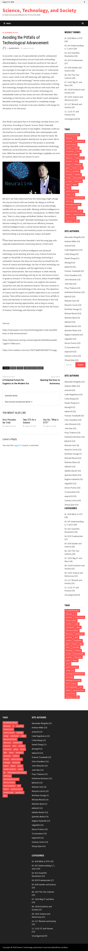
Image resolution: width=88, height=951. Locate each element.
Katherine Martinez (73, 292)
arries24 (68, 245)
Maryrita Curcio (71, 305)
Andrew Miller (70, 241)
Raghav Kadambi (72, 334)
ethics (19, 368)
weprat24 (69, 351)
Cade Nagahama (72, 250)
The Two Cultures (71, 208)
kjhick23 (68, 296)
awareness (69, 141)
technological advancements (75, 198)
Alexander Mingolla (73, 237)
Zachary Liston (71, 356)
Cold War (69, 148)
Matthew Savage (72, 309)
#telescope (69, 138)
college (76, 148)
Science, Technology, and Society (39, 10)
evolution (69, 165)
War (81, 211)
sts (73, 194)
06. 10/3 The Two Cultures (43, 892)
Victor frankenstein (71, 211)
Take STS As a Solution (29, 421)
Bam (66, 947)
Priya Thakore (71, 288)
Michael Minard (71, 313)
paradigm (69, 181)
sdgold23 (69, 339)
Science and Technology (33, 368)
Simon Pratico (71, 343)
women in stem (70, 218)
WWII (77, 221)
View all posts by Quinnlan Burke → (18, 402)
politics (68, 185)
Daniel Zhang (70, 258)
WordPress (56, 947)
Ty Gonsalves (70, 347)
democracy (69, 158)
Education (69, 161)
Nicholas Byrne (71, 317)
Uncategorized (71, 119)
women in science (78, 214)
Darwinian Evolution (72, 155)
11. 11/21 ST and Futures (42, 928)
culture (78, 151)
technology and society (73, 204)
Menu (8, 23)
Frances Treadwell (72, 271)
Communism (70, 151)
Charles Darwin (79, 141)
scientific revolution (72, 191)
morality (68, 178)
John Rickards (71, 279)
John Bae (69, 283)
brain (13, 368)
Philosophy (78, 181)
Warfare (68, 214)
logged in (18, 445)
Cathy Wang (70, 254)
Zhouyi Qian (70, 360)
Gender (74, 168)
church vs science (71, 145)
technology (69, 201)
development (79, 158)
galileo (68, 168)
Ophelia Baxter (71, 326)
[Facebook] (84, 1)
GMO (80, 168)
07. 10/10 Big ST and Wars (43, 899)
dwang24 (68, 262)
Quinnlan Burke (14, 48)
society (68, 194)
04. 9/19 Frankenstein (74, 60)
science (68, 188)
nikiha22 (68, 322)
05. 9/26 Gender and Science (44, 884)
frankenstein (78, 165)
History (68, 171)
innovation (69, 175)
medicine (78, 175)
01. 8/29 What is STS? (10, 33)
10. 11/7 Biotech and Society (44, 921)
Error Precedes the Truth (9, 421)
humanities (75, 171)
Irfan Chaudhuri (71, 275)
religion (75, 185)
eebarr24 (68, 266)
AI (75, 138)
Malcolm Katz (70, 300)
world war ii (69, 221)
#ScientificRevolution (72, 135)
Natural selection (78, 178)
